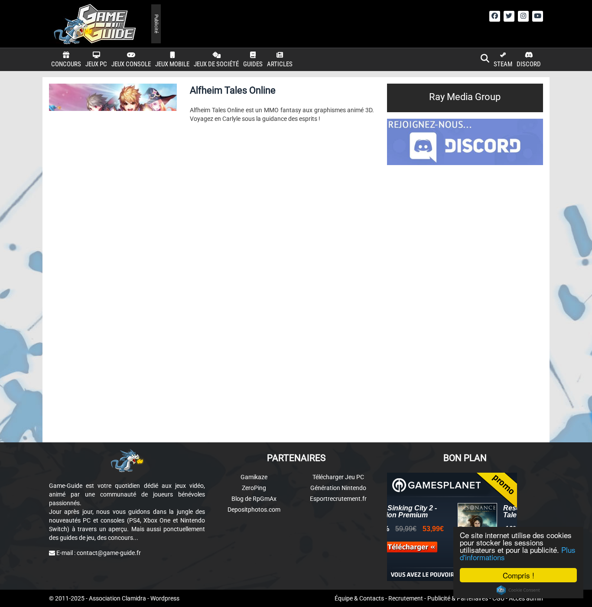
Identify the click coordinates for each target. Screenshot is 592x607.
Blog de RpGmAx (253, 498)
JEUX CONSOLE (131, 64)
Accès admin (526, 598)
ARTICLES (280, 64)
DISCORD (529, 64)
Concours (66, 64)
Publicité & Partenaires (457, 598)
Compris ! (518, 575)
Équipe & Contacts (359, 598)
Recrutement (405, 598)
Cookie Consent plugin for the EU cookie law (518, 590)
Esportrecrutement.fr (338, 498)
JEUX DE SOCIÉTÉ (216, 64)
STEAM (503, 64)
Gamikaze (254, 477)
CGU (498, 598)
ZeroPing (254, 487)
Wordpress (164, 598)
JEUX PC (96, 64)
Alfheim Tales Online (233, 90)
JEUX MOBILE (172, 64)
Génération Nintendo (338, 487)
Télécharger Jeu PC (338, 477)
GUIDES (253, 64)
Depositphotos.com (254, 509)
